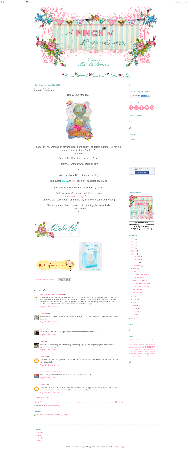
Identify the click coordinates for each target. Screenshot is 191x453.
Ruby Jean (44, 314)
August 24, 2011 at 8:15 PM (49, 378)
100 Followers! (138, 293)
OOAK (141, 347)
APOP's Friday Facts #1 (141, 274)
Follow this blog (141, 172)
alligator (134, 340)
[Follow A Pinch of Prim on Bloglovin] (140, 97)
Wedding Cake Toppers (136, 356)
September (137, 266)
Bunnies (138, 342)
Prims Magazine (144, 349)
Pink (136, 349)
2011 (133, 254)
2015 (133, 242)
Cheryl (42, 342)
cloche (143, 342)
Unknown (43, 357)
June (135, 299)
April (134, 305)
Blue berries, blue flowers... (142, 286)
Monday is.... (137, 271)
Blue (153, 340)
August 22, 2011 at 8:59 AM (49, 307)
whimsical (146, 356)
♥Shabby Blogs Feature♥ (141, 283)
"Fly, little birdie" (138, 290)
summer (152, 351)
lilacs (140, 344)
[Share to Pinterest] (69, 279)
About (40, 435)
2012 (133, 251)
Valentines (132, 354)
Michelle (44, 279)
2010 (133, 318)
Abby (130, 340)
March (135, 308)
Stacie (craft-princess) (48, 372)
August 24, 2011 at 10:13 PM (50, 393)
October (136, 263)
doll (134, 344)
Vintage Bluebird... (139, 277)
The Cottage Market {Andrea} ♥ (51, 294)
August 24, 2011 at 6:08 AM (49, 365)
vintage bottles (149, 354)
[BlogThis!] (62, 279)
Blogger (122, 447)
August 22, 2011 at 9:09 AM (49, 322)
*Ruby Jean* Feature (140, 280)
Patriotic (131, 349)
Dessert (148, 342)
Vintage (140, 354)
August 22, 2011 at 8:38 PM (49, 350)
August (135, 269)
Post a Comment (43, 397)
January (136, 315)
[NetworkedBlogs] (142, 168)
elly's (136, 344)
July (134, 296)
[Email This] (59, 279)
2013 (133, 248)
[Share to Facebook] (67, 279)
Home (79, 402)
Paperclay (149, 346)
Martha (42, 385)
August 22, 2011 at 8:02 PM (49, 335)
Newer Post (39, 402)
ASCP (139, 340)
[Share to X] (64, 279)
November (137, 260)
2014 (133, 245)
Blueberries (132, 342)
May (134, 302)
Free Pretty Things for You (78, 196)
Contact (41, 438)
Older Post (119, 402)
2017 (133, 239)
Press (40, 440)
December (137, 257)
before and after (146, 340)
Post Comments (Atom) (52, 406)
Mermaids (145, 344)
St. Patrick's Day (141, 351)
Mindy (42, 329)
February (136, 312)
